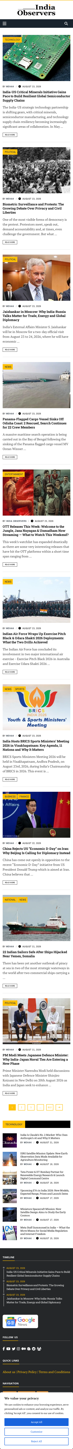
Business (10, 796)
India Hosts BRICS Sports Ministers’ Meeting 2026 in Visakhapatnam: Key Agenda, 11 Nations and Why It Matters (36, 745)
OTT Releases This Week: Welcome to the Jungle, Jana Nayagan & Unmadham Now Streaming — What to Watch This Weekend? (36, 530)
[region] (36, 1420)
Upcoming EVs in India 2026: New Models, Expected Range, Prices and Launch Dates (44, 1192)
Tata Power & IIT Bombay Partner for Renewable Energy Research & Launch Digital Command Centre (42, 1175)
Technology (12, 40)
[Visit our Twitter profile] (13, 1349)
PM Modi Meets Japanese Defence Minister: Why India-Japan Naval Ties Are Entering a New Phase (35, 1059)
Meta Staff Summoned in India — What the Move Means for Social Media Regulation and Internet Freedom (45, 1231)
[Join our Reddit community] (33, 1349)
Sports (19, 689)
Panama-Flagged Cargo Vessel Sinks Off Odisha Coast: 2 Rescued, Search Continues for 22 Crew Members (34, 423)
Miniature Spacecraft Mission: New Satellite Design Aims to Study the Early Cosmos (43, 1212)
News (8, 367)
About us (9, 1372)
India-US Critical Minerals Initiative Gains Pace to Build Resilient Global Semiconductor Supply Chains (36, 96)
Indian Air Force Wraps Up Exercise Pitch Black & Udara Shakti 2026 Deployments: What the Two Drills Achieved (34, 638)
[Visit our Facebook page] (4, 1349)
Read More (10, 135)
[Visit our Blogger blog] (28, 1349)
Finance (24, 796)
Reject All (36, 1441)
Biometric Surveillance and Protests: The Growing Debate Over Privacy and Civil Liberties (33, 208)
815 (50, 1107)
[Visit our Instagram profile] (18, 1349)
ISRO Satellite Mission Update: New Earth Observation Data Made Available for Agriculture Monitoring (44, 1156)
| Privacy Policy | (27, 1372)
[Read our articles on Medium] (23, 1349)
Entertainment (14, 474)
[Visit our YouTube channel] (8, 1349)
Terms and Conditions (54, 1372)
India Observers (16, 521)
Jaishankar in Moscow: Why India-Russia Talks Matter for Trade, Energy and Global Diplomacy (34, 315)
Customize (36, 1431)
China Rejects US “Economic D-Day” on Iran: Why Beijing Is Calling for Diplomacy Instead (36, 850)
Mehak (10, 86)
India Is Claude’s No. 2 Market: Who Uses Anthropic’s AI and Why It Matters (44, 1136)
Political (10, 152)
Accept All (36, 1422)
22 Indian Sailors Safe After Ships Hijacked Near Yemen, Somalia (35, 954)
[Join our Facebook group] (39, 1349)
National (10, 900)
